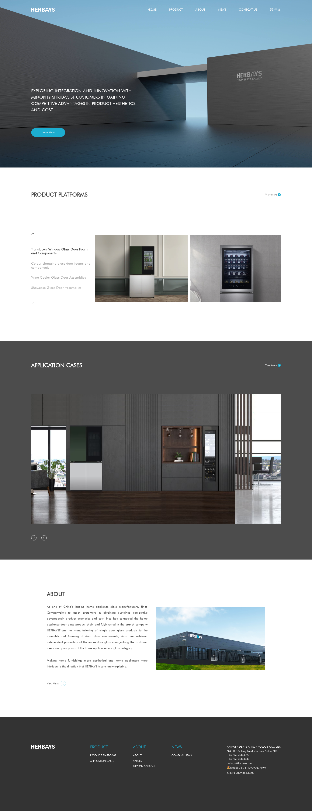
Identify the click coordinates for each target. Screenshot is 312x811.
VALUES (137, 760)
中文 (277, 9)
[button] (33, 234)
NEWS (222, 9)
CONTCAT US (248, 9)
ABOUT (200, 9)
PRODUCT (176, 9)
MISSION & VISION (144, 766)
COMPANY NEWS (181, 755)
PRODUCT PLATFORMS (103, 755)
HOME (152, 9)
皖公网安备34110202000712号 (248, 767)
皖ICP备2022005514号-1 (241, 773)
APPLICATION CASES (102, 760)
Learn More (48, 132)
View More (271, 194)
